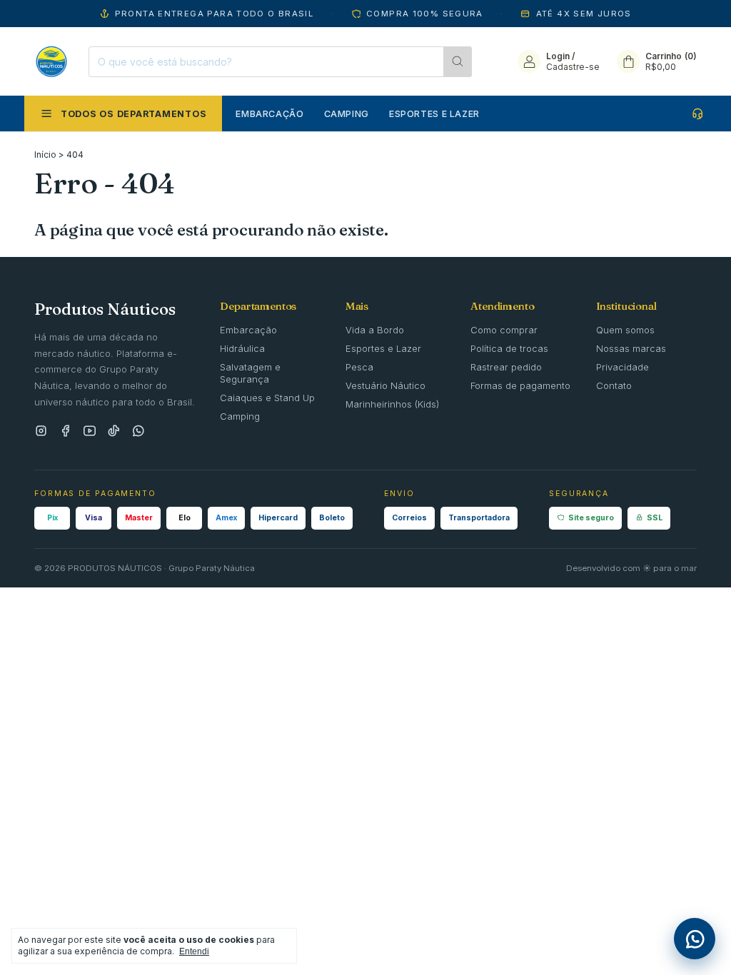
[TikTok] (114, 431)
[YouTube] (89, 431)
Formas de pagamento (520, 385)
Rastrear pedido (506, 367)
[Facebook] (65, 431)
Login (558, 56)
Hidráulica (242, 348)
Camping (346, 113)
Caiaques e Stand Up (267, 397)
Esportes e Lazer (434, 113)
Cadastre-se (573, 66)
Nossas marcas (631, 348)
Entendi (194, 951)
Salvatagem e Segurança (250, 373)
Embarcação (269, 113)
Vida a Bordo (375, 329)
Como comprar (504, 329)
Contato (614, 385)
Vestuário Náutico (385, 385)
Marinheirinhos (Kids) (392, 404)
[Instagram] (41, 431)
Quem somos (625, 329)
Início (45, 154)
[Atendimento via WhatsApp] (699, 113)
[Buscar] (457, 61)
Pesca (359, 367)
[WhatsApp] (138, 431)
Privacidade (622, 367)
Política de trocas (509, 348)
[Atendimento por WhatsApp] (694, 938)
